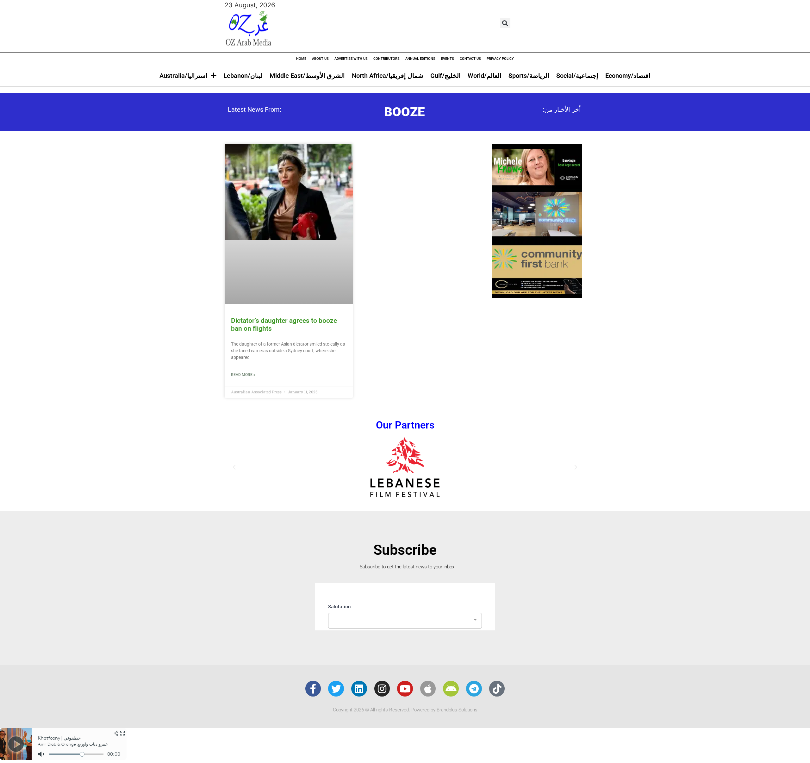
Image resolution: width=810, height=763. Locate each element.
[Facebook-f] (313, 689)
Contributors (386, 59)
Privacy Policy (500, 59)
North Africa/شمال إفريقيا (387, 75)
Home (301, 59)
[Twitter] (336, 689)
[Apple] (428, 689)
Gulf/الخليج (445, 75)
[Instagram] (382, 689)
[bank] (537, 295)
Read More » (243, 374)
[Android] (451, 689)
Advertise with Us (351, 59)
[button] (505, 23)
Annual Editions (420, 59)
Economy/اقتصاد (628, 75)
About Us (320, 59)
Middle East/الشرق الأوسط (307, 75)
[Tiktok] (497, 689)
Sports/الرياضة (528, 75)
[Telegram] (474, 689)
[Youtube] (405, 689)
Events (447, 59)
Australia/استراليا (183, 75)
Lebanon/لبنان (243, 75)
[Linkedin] (359, 689)
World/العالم (485, 75)
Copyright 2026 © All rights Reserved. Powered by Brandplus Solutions (405, 710)
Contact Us (470, 59)
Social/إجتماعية (577, 75)
